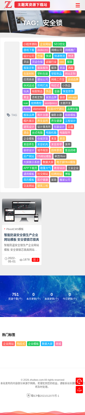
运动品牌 (73, 79)
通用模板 (29, 173)
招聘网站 (56, 173)
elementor (39, 108)
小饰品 (66, 85)
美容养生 (29, 144)
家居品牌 (51, 97)
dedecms (42, 49)
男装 (62, 67)
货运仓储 (37, 61)
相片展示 (29, 120)
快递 (48, 56)
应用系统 (29, 79)
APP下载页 (30, 168)
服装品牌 (29, 114)
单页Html (59, 156)
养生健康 (56, 120)
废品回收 (70, 150)
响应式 (55, 85)
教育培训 (59, 168)
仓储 (40, 56)
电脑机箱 (51, 132)
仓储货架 (42, 138)
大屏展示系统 (32, 162)
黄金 (26, 97)
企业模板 (29, 138)
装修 (62, 97)
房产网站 (29, 156)
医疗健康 (42, 179)
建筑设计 (29, 126)
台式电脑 (37, 132)
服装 (69, 61)
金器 (57, 91)
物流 (70, 56)
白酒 (70, 126)
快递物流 (59, 56)
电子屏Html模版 (66, 162)
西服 (70, 67)
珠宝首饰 (68, 91)
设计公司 (29, 56)
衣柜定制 (37, 97)
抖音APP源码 (56, 108)
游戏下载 (29, 49)
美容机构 (42, 144)
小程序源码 (30, 44)
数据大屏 (48, 162)
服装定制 (29, 67)
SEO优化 (59, 44)
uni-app (72, 97)
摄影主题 (56, 114)
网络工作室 (58, 79)
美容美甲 (56, 144)
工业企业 (73, 168)
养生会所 (42, 120)
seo (62, 61)
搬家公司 (65, 179)
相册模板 (70, 114)
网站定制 (70, 73)
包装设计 (59, 126)
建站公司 (42, 79)
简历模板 (29, 179)
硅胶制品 (37, 91)
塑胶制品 (56, 73)
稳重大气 (45, 168)
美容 (62, 138)
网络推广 (70, 49)
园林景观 (56, 150)
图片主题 (42, 114)
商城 (58, 343)
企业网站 (45, 44)
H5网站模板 (44, 156)
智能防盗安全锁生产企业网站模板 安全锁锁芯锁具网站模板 (21, 239)
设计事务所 (44, 126)
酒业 (26, 132)
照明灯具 (42, 85)
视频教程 (36, 103)
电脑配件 (65, 132)
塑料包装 (42, 73)
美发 (54, 138)
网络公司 (56, 49)
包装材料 (29, 73)
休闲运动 (29, 85)
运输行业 (51, 61)
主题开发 (65, 103)
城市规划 (42, 150)
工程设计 (70, 120)
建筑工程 (42, 185)
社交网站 (42, 173)
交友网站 (29, 185)
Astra (27, 108)
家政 (54, 179)
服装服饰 (42, 67)
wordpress (51, 103)
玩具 (26, 91)
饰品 (48, 91)
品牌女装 (72, 108)
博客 (67, 173)
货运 (26, 61)
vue (26, 103)
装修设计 (29, 150)
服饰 (54, 67)
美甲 (67, 144)
